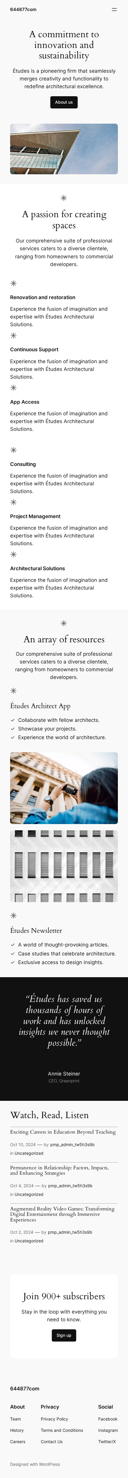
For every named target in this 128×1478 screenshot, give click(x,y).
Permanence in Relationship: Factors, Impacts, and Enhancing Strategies (59, 1170)
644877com (23, 9)
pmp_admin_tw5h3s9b (72, 1144)
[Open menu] (114, 9)
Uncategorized (29, 1153)
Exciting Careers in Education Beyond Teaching (63, 1132)
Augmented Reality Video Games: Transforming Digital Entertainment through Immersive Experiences (62, 1214)
